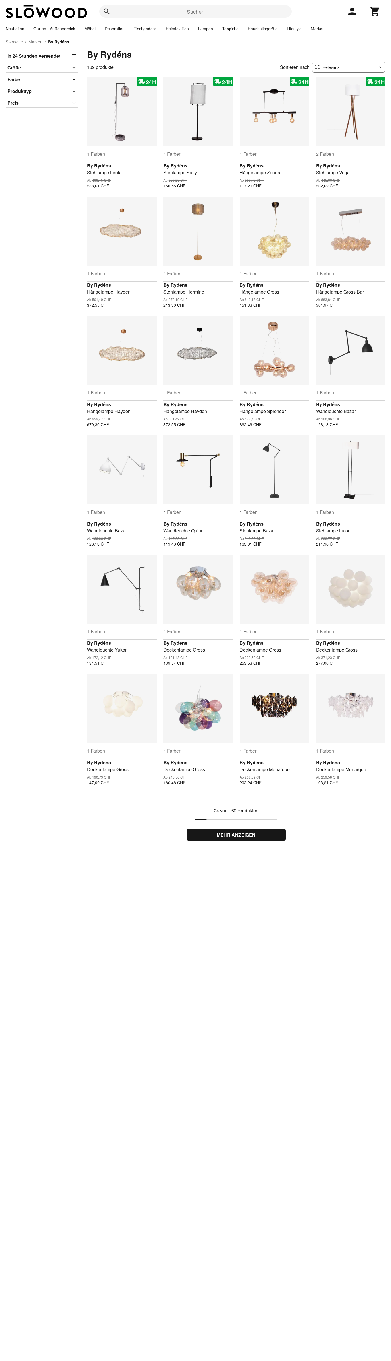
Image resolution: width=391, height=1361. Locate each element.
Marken (318, 28)
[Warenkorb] (375, 11)
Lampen (205, 28)
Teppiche (230, 28)
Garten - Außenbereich (54, 28)
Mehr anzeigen (236, 834)
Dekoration (115, 28)
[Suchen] (107, 11)
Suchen (195, 11)
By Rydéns (99, 165)
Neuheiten (15, 28)
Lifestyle (294, 28)
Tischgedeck (145, 28)
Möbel (90, 28)
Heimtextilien (177, 28)
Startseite (14, 42)
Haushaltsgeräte (263, 28)
